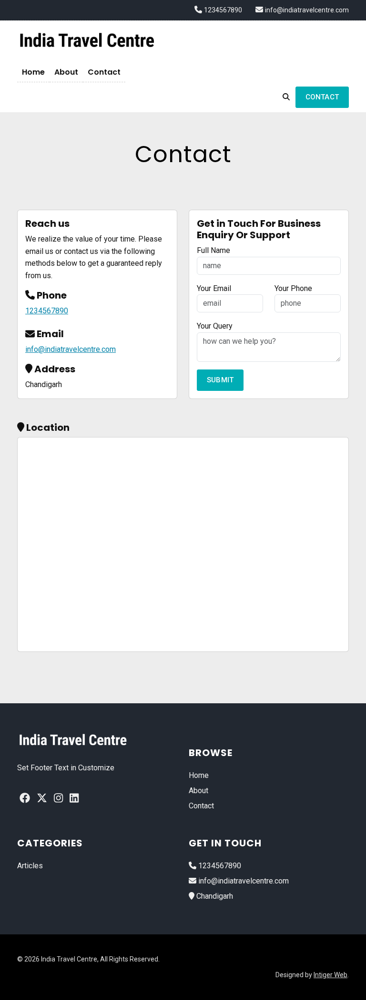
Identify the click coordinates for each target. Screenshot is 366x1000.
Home (33, 72)
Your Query (215, 325)
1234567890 (223, 10)
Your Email (214, 288)
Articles (30, 865)
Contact (104, 72)
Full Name (213, 250)
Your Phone (293, 288)
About (66, 72)
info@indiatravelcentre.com (307, 10)
